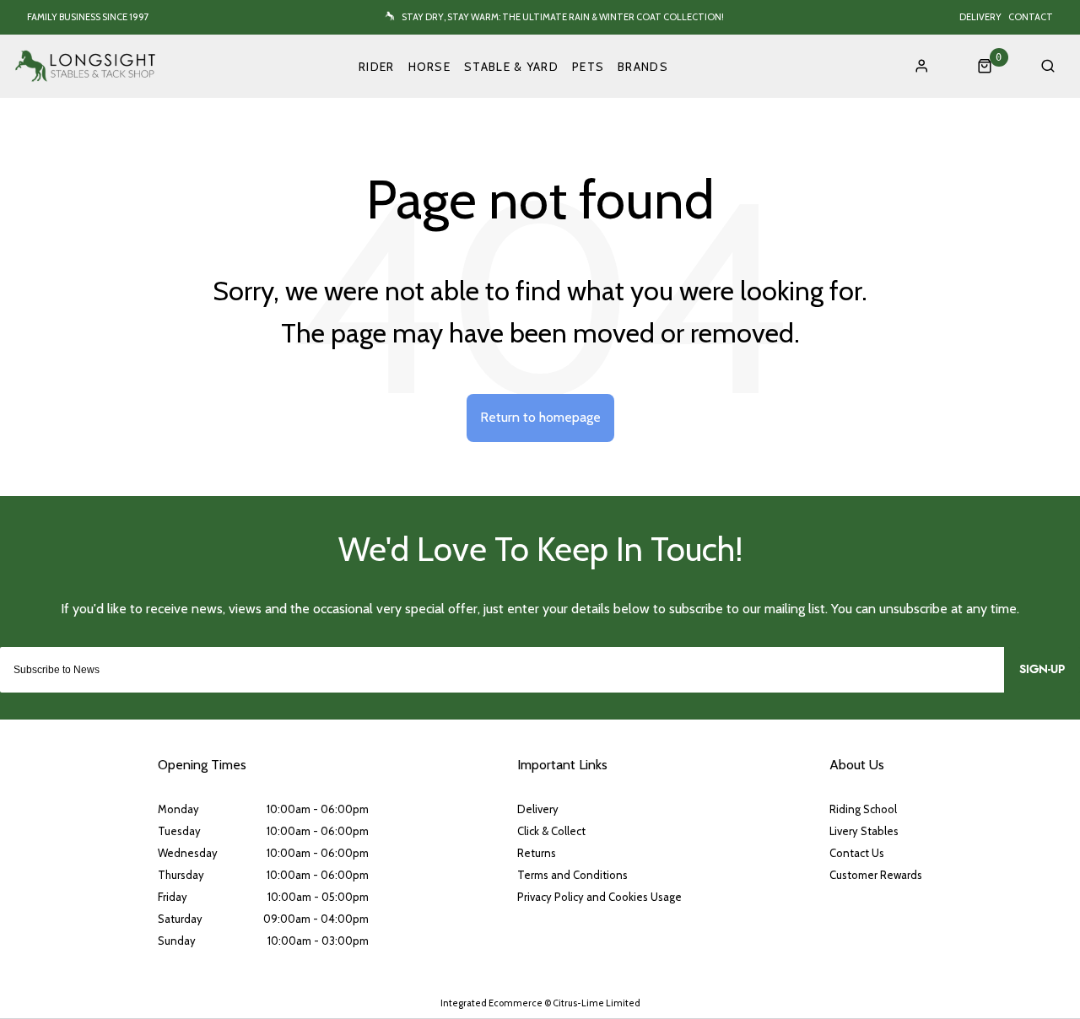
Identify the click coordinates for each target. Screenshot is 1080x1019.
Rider (377, 67)
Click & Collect (551, 831)
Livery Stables (864, 831)
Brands (643, 67)
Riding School (863, 809)
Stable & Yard (511, 67)
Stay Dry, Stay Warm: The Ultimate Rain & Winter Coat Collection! (563, 17)
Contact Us (856, 853)
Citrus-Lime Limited (596, 1003)
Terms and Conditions (572, 875)
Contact (1030, 17)
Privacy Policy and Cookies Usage (599, 896)
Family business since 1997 (88, 17)
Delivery (980, 17)
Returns (536, 853)
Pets (588, 67)
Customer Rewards (875, 875)
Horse (429, 67)
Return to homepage (540, 417)
